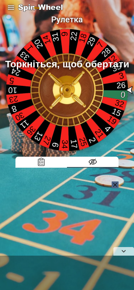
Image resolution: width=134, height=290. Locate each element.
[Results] (41, 162)
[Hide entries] (93, 162)
